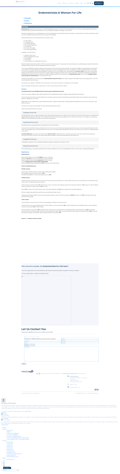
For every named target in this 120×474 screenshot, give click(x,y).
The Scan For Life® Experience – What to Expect (18, 437)
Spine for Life (10, 449)
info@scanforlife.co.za (75, 387)
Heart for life (10, 442)
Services (71, 3)
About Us (65, 3)
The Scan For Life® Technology (14, 436)
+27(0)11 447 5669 (43, 373)
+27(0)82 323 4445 (59, 373)
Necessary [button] (3, 412)
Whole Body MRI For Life (12, 456)
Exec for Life (9, 447)
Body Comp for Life (11, 455)
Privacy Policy (30, 393)
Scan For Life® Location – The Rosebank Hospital (18, 439)
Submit (23, 363)
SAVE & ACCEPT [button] (5, 424)
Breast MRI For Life (11, 452)
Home (59, 3)
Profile (8, 431)
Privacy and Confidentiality (13, 433)
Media (76, 3)
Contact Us (99, 3)
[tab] (27, 18)
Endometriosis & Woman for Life (14, 453)
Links (81, 3)
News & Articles (10, 459)
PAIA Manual (36, 393)
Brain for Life (10, 446)
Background (10, 430)
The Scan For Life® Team (12, 434)
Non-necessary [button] (4, 418)
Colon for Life (10, 443)
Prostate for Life (10, 450)
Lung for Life (9, 445)
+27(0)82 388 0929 (81, 373)
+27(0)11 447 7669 (51, 373)
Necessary (5, 414)
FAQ (85, 3)
